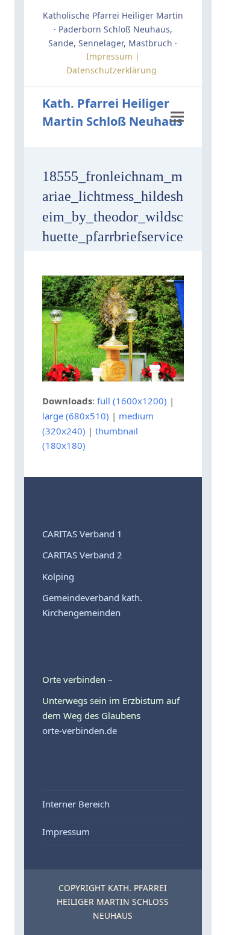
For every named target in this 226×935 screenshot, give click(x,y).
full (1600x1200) (132, 401)
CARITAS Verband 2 (82, 555)
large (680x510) (75, 416)
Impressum (66, 831)
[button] (177, 117)
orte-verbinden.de (79, 730)
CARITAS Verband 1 (82, 534)
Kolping (58, 576)
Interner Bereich (76, 804)
